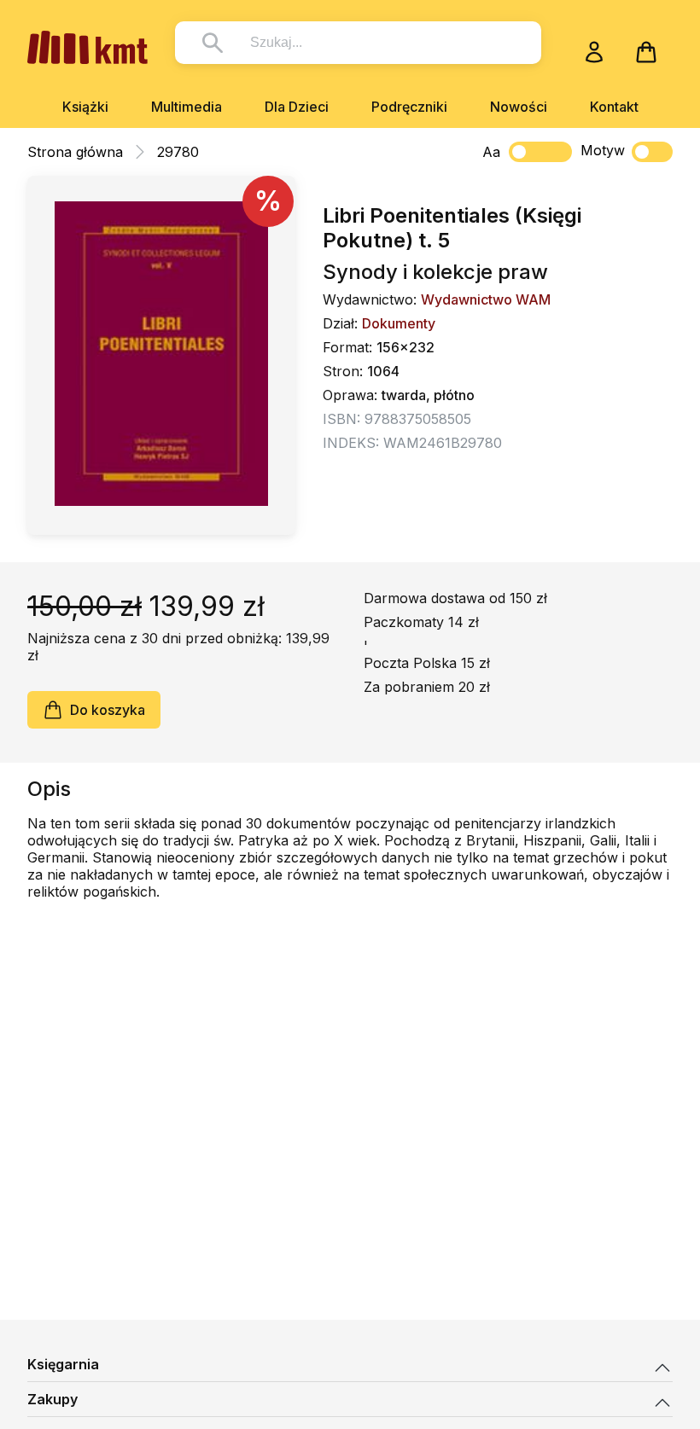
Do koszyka (107, 709)
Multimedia (186, 106)
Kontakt (614, 106)
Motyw (602, 150)
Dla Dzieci (297, 106)
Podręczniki (409, 106)
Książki (85, 106)
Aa (491, 151)
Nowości (518, 106)
